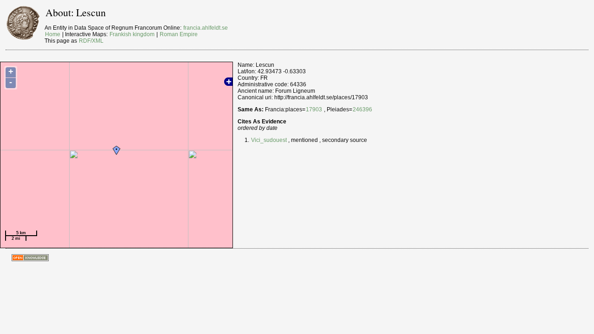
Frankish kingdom (132, 34)
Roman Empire (179, 34)
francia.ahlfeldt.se (205, 28)
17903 (314, 109)
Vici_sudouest (269, 140)
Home (52, 34)
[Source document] (287, 140)
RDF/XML (91, 41)
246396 (362, 109)
